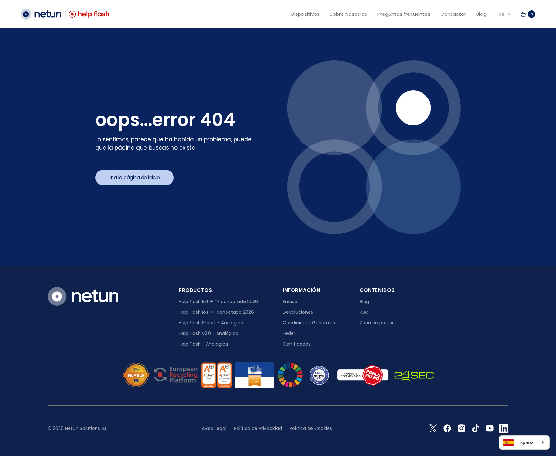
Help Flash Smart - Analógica (211, 323)
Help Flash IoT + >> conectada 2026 (218, 301)
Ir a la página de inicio (134, 177)
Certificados (296, 344)
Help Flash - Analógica (203, 344)
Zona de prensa (377, 323)
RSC (364, 312)
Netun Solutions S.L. (86, 428)
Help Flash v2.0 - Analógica (208, 333)
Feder (289, 333)
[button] (527, 14)
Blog (364, 301)
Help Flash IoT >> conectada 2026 (216, 312)
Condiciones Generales (309, 323)
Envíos (290, 301)
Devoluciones (298, 312)
